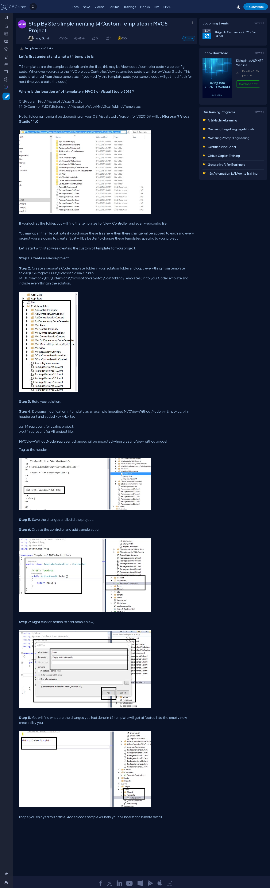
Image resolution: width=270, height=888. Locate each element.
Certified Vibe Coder (222, 147)
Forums (114, 7)
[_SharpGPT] (7, 87)
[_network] (7, 63)
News (86, 7)
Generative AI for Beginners (226, 164)
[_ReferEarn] (7, 71)
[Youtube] (129, 883)
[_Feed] (7, 26)
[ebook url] (217, 97)
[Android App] (150, 883)
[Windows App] (140, 883)
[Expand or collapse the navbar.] (6, 17)
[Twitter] (109, 883)
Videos (99, 7)
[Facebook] (100, 883)
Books (145, 7)
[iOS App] (159, 883)
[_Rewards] (7, 79)
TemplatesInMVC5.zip (39, 48)
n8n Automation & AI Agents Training (233, 173)
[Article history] (61, 38)
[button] (107, 38)
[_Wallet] (7, 41)
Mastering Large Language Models (231, 129)
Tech (75, 7)
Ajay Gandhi (43, 38)
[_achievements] (7, 56)
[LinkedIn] (119, 883)
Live (156, 7)
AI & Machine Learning (222, 120)
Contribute (256, 6)
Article (189, 38)
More (167, 7)
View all (259, 23)
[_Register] (7, 874)
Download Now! (248, 84)
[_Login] (6, 882)
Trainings (130, 7)
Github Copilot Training (224, 156)
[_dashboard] (7, 33)
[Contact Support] (169, 883)
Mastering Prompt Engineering (228, 138)
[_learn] (7, 48)
